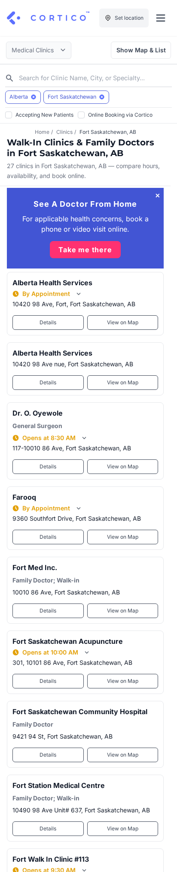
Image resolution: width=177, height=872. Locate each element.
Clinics (64, 132)
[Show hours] (78, 293)
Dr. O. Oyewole (37, 413)
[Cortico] (48, 18)
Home (42, 132)
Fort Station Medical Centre (58, 785)
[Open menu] (160, 18)
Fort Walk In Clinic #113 (50, 859)
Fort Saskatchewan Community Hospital (79, 711)
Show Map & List (141, 50)
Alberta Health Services (52, 282)
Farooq (24, 497)
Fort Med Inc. (34, 567)
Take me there (85, 249)
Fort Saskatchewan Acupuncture (67, 641)
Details (48, 322)
